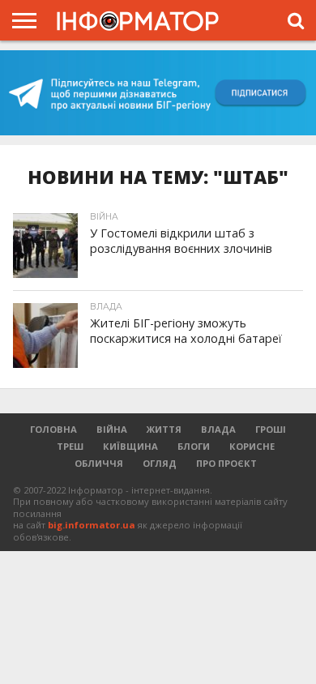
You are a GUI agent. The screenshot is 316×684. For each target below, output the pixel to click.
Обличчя (99, 463)
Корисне (252, 446)
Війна (111, 429)
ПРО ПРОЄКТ (226, 463)
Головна (53, 429)
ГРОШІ (270, 429)
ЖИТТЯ (164, 429)
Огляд (160, 463)
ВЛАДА (218, 429)
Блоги (193, 446)
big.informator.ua (91, 525)
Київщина (130, 446)
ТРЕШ (70, 446)
